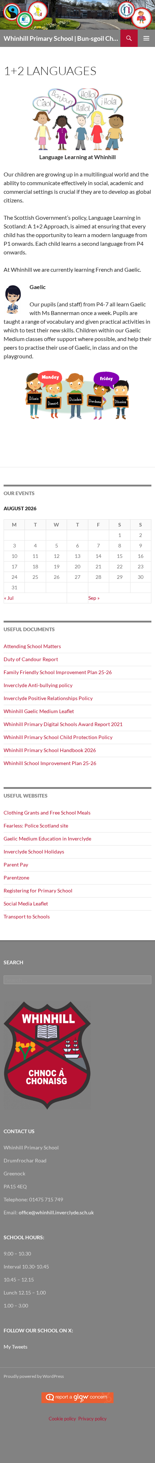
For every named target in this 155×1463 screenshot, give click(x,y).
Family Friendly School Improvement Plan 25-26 (58, 672)
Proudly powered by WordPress (34, 1376)
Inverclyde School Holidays (34, 851)
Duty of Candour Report (31, 659)
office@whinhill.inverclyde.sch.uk (56, 1212)
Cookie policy (62, 1418)
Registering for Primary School (38, 890)
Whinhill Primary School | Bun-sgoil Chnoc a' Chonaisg (62, 38)
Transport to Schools (27, 916)
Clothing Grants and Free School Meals (47, 812)
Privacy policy (92, 1418)
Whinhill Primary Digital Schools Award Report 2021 (63, 724)
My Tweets (15, 1347)
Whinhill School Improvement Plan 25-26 (50, 763)
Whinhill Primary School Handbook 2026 (50, 750)
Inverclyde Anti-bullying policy (38, 685)
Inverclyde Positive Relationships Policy (48, 698)
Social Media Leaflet (26, 903)
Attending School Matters (32, 646)
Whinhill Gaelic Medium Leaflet (39, 711)
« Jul (9, 598)
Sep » (93, 598)
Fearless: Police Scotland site (36, 825)
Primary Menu (146, 38)
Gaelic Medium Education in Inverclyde (47, 838)
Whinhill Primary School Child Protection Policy (58, 737)
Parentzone (16, 877)
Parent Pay (16, 864)
